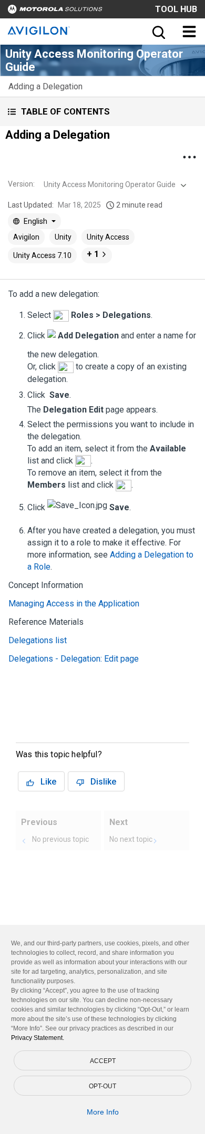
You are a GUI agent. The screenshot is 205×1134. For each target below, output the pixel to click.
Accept (103, 1061)
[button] (102, 111)
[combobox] (113, 184)
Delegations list (37, 640)
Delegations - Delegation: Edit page (73, 659)
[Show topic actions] (189, 157)
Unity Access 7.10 (42, 255)
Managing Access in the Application (73, 604)
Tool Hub (176, 9)
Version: (21, 184)
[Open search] (157, 31)
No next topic (130, 839)
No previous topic (60, 839)
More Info (103, 1112)
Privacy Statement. (37, 1038)
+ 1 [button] (93, 254)
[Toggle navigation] (189, 31)
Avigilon (26, 237)
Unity (63, 237)
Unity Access (108, 237)
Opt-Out (102, 1086)
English (35, 221)
